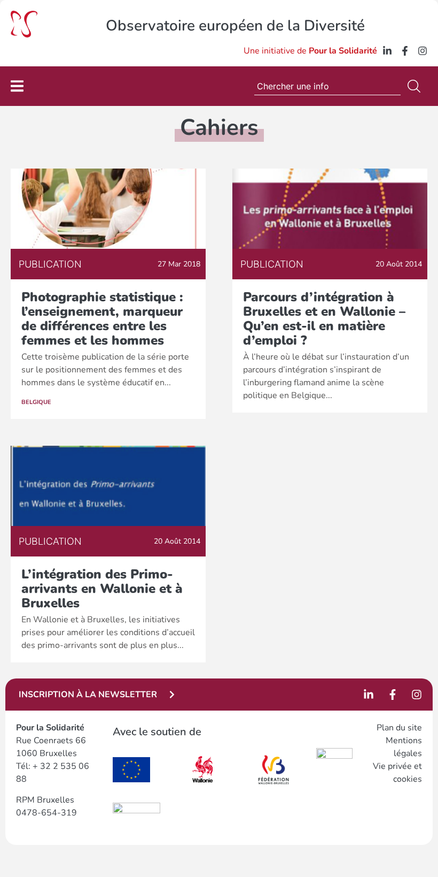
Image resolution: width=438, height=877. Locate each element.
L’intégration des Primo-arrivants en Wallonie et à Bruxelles (102, 589)
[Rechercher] (416, 86)
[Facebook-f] (405, 51)
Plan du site (399, 728)
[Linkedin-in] (387, 51)
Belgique (36, 402)
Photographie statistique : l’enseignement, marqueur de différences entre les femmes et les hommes (102, 318)
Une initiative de (310, 51)
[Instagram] (422, 51)
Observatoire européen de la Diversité (235, 26)
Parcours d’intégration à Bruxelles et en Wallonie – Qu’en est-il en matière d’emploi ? (324, 318)
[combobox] (327, 86)
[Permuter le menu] (17, 86)
